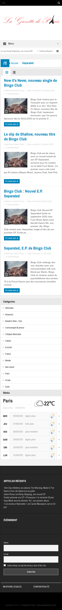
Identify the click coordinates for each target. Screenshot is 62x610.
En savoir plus (11, 124)
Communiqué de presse (14, 327)
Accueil (14, 63)
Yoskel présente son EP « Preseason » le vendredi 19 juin (29, 497)
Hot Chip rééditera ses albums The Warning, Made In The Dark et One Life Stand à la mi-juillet (29, 489)
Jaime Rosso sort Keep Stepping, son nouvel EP (24, 494)
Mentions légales (12, 586)
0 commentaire (12, 94)
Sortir (7, 386)
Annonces (9, 314)
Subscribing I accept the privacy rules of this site (26, 565)
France (8, 354)
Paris (7, 373)
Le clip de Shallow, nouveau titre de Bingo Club (29, 136)
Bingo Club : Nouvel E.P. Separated (23, 193)
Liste (14, 73)
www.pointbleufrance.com (46, 605)
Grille (7, 73)
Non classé (9, 367)
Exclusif (8, 347)
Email (6, 554)
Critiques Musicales (13, 334)
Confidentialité (41, 586)
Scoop (7, 380)
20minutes (9, 308)
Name (6, 542)
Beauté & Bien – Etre (13, 321)
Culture (8, 340)
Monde (8, 360)
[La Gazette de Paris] (31, 21)
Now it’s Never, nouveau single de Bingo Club (30, 83)
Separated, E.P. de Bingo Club (27, 248)
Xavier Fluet (18, 90)
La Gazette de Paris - (28, 605)
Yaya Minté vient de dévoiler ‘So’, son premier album (26, 500)
